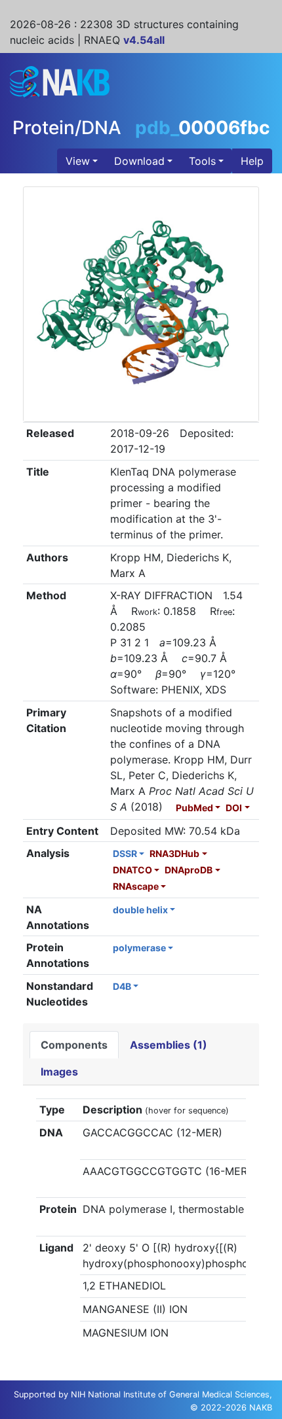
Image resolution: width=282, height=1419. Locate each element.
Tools (202, 160)
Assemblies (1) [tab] (168, 1044)
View (78, 160)
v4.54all (144, 39)
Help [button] (252, 160)
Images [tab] (59, 1071)
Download (139, 160)
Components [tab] (74, 1044)
